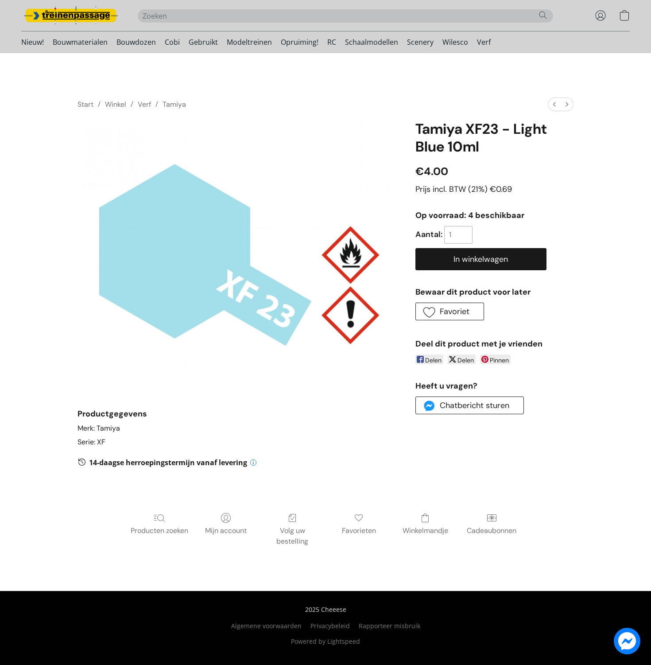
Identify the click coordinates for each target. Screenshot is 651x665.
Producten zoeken (159, 530)
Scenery (420, 42)
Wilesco (455, 42)
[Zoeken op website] (543, 15)
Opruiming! (299, 42)
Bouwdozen (136, 42)
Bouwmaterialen (80, 42)
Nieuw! (32, 42)
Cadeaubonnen (491, 530)
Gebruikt (203, 42)
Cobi (172, 42)
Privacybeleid (330, 626)
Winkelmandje (425, 530)
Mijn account (226, 530)
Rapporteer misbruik (389, 626)
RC (331, 42)
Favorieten (359, 530)
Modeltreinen (249, 42)
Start (85, 104)
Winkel (115, 104)
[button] (70, 15)
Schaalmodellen (371, 42)
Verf (484, 42)
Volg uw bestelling (292, 536)
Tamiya (174, 104)
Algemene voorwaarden (266, 626)
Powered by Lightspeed (325, 641)
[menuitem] (554, 104)
